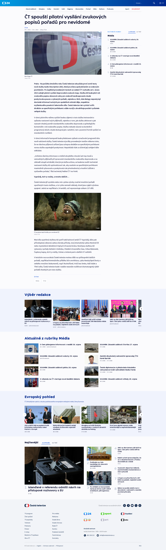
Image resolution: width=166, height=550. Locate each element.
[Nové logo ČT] (63, 53)
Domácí (56, 9)
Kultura (101, 9)
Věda (95, 9)
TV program (28, 513)
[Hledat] (154, 3)
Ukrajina (41, 9)
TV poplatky (29, 520)
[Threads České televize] (139, 505)
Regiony (70, 9)
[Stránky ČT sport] (106, 514)
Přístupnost (59, 546)
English (39, 546)
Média (37, 281)
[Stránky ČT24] (87, 514)
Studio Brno (56, 520)
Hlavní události (31, 9)
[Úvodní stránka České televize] (35, 505)
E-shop (27, 532)
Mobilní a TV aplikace (31, 535)
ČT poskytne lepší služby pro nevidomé (45, 232)
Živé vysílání (28, 517)
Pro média (55, 513)
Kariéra (54, 529)
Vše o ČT (27, 538)
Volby (49, 9)
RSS (140, 546)
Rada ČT (55, 526)
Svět (63, 9)
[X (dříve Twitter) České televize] (136, 505)
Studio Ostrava (57, 523)
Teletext (27, 523)
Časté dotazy (56, 535)
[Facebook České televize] (128, 505)
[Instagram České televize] (124, 505)
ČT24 (26, 28)
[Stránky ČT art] (104, 520)
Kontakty (55, 538)
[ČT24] (6, 3)
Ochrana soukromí (48, 546)
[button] (67, 212)
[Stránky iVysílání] (126, 514)
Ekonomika (79, 9)
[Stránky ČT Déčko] (87, 520)
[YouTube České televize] (132, 505)
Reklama (55, 517)
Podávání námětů (58, 532)
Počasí (88, 9)
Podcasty (110, 9)
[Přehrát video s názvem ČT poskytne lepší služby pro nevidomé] (67, 211)
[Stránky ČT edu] (124, 520)
